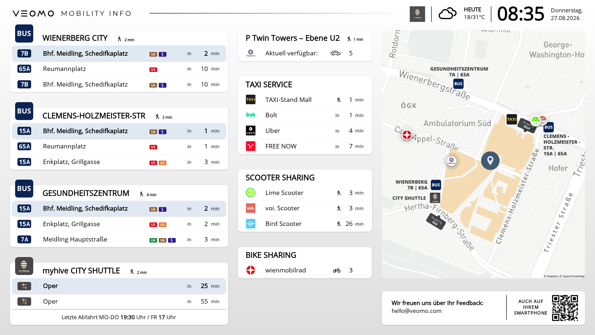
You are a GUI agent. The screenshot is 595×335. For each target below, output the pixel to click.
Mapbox (553, 276)
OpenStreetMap (574, 276)
